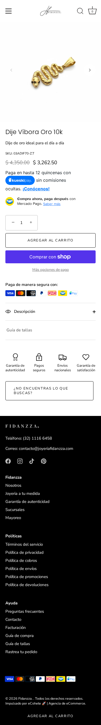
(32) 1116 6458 (37, 438)
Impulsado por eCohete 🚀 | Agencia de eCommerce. (45, 703)
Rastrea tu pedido (21, 651)
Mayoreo (13, 517)
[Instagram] (20, 461)
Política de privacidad (24, 552)
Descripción (24, 311)
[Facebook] (8, 461)
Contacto (13, 619)
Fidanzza (25, 698)
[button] (11, 70)
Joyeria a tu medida (22, 493)
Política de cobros (21, 560)
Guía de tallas (19, 330)
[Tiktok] (31, 461)
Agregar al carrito (50, 716)
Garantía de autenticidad (27, 501)
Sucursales (15, 509)
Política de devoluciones (26, 584)
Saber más (52, 203)
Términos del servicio (24, 544)
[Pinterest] (43, 461)
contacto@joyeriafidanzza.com (46, 448)
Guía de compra (19, 635)
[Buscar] (80, 12)
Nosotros (13, 485)
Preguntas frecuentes (24, 611)
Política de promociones (26, 576)
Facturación (15, 627)
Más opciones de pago (50, 269)
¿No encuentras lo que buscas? (41, 390)
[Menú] (9, 11)
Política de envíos (21, 568)
